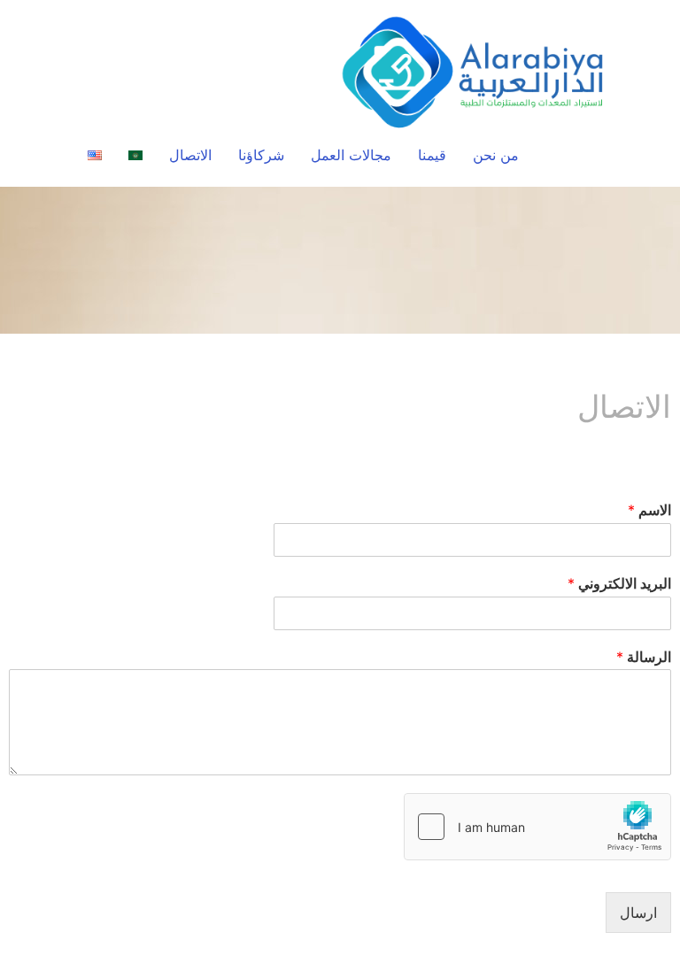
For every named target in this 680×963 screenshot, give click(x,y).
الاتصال (190, 155)
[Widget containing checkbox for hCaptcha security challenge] (537, 826)
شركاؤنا (261, 155)
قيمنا (432, 155)
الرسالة (643, 657)
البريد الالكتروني (619, 583)
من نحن (496, 155)
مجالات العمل (351, 155)
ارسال (638, 912)
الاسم (649, 510)
